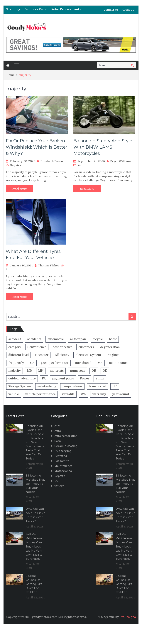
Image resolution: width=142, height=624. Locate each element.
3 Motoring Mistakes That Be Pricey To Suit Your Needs (35, 484)
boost (113, 339)
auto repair (78, 339)
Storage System (19, 386)
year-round (120, 394)
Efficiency (62, 355)
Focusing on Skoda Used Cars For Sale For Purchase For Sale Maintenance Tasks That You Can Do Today (35, 442)
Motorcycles (63, 471)
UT (114, 386)
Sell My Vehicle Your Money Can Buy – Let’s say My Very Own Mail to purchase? (34, 546)
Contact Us (111, 9)
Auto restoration (65, 436)
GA (32, 363)
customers (86, 347)
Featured (60, 456)
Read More (19, 188)
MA (100, 363)
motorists (57, 370)
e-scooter (41, 355)
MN (40, 370)
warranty (99, 394)
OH (94, 370)
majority (14, 370)
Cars (57, 441)
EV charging (63, 451)
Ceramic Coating (65, 446)
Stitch (100, 378)
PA (44, 378)
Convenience (36, 347)
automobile (56, 339)
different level (18, 355)
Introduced (83, 363)
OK (105, 370)
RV (56, 481)
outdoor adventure (22, 378)
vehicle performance (40, 394)
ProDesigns (127, 617)
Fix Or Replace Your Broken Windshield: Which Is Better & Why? (36, 147)
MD (29, 370)
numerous (77, 370)
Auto (81, 165)
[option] (53, 9)
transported (97, 386)
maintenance (118, 363)
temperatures (72, 386)
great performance (55, 363)
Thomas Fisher (48, 265)
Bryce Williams (120, 161)
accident (14, 339)
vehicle (13, 394)
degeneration (110, 347)
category (14, 347)
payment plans (63, 378)
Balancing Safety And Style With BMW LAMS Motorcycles (102, 147)
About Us (128, 9)
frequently (16, 363)
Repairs (15, 165)
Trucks (59, 486)
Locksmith (61, 461)
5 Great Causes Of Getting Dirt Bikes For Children (34, 584)
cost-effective (62, 347)
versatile (68, 394)
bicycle (98, 339)
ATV (57, 426)
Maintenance (63, 466)
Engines (113, 355)
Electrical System (88, 355)
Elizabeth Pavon (51, 161)
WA (83, 394)
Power (84, 378)
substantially (46, 386)
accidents (34, 339)
